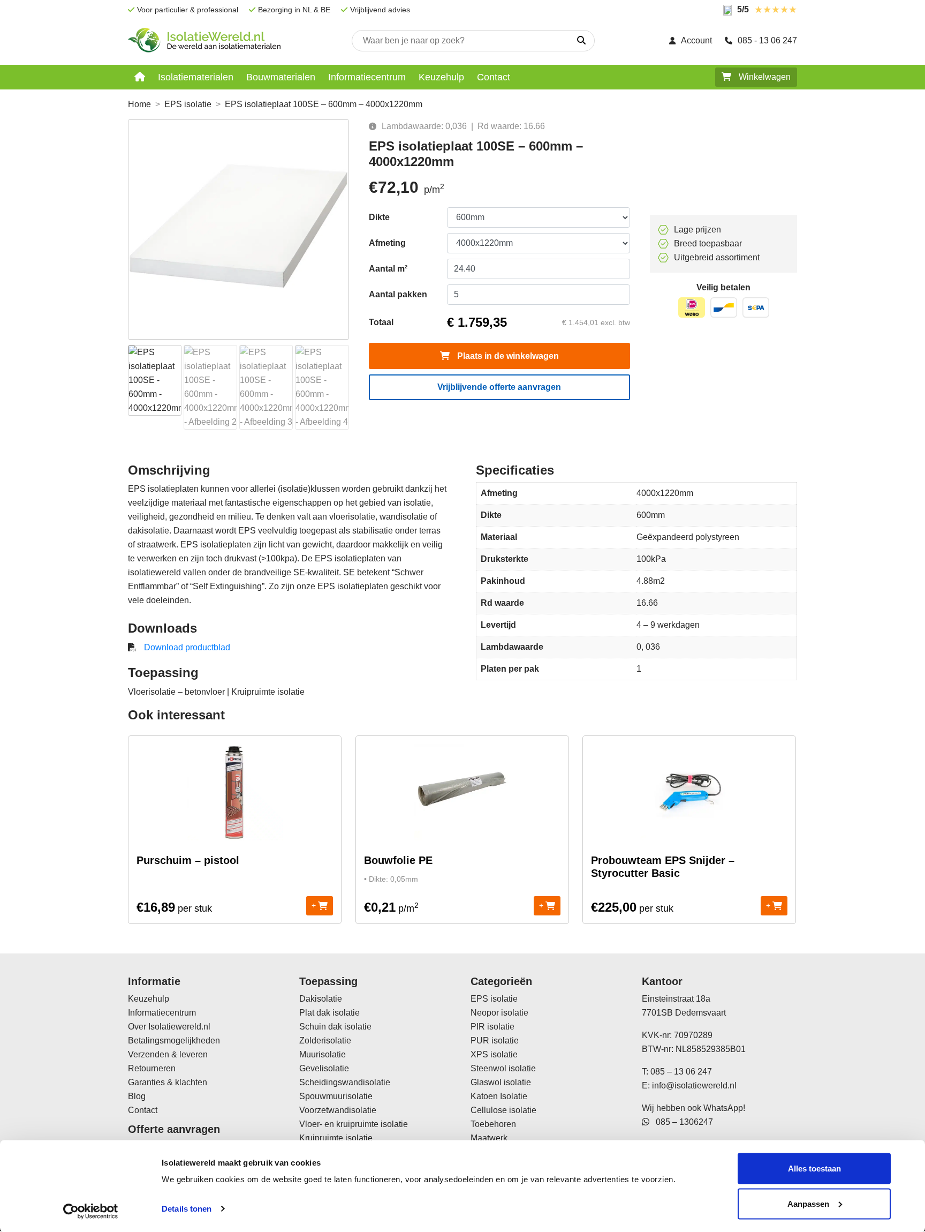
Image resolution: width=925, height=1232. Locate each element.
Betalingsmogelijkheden (174, 1040)
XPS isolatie (494, 1054)
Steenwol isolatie (503, 1068)
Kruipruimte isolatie (336, 1138)
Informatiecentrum (367, 77)
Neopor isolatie (499, 1012)
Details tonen (186, 1208)
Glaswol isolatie (501, 1082)
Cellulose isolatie (503, 1110)
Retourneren (152, 1068)
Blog (137, 1096)
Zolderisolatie (325, 1040)
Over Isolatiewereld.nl (169, 1026)
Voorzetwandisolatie (337, 1110)
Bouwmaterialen (280, 77)
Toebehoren (493, 1124)
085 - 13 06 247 (767, 40)
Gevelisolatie (324, 1068)
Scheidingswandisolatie (344, 1082)
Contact (493, 77)
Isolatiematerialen (195, 77)
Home (139, 104)
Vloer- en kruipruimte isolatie (353, 1124)
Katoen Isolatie (499, 1096)
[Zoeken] (581, 40)
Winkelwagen (764, 76)
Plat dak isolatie (329, 1012)
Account (696, 40)
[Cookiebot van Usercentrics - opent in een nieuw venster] (91, 1211)
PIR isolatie (492, 1026)
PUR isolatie (495, 1040)
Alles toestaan (814, 1168)
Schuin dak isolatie (335, 1026)
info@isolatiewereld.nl (694, 1085)
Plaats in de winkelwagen (507, 355)
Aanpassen (808, 1203)
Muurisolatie (322, 1054)
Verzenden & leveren (168, 1054)
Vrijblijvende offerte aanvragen (499, 387)
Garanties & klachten (167, 1082)
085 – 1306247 (681, 1121)
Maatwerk (489, 1138)
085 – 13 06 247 (681, 1071)
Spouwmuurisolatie (336, 1096)
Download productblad (187, 647)
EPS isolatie (187, 104)
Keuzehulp (441, 77)
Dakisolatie (320, 998)
